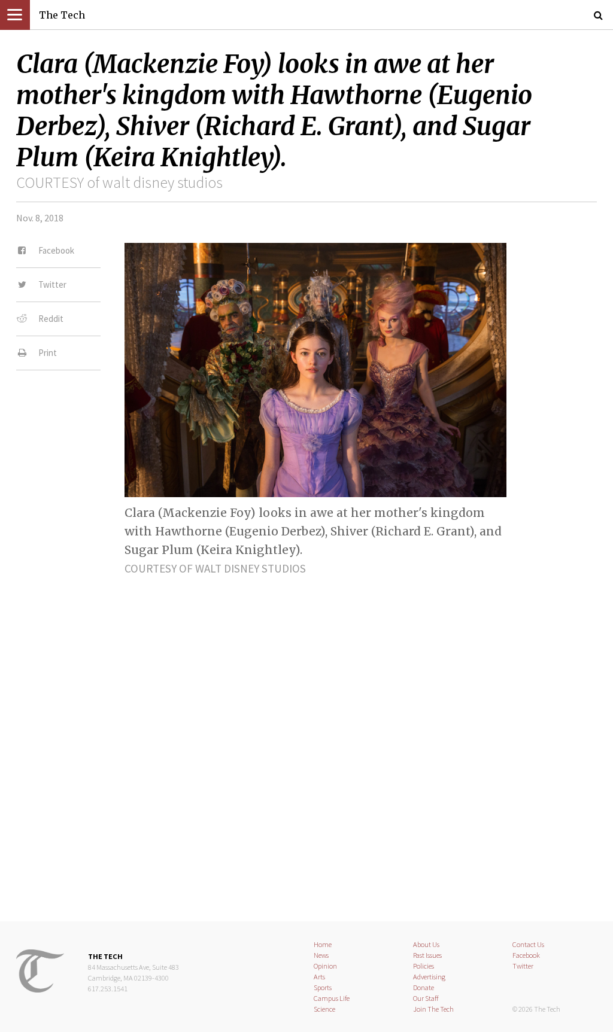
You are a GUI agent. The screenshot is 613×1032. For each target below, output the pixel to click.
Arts (319, 976)
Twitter (522, 965)
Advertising (429, 976)
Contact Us (528, 944)
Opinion (325, 965)
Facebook (526, 955)
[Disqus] (306, 738)
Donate (423, 987)
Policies (423, 965)
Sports (323, 987)
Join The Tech (433, 1008)
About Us (426, 944)
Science (324, 1008)
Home (323, 944)
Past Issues (427, 955)
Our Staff (426, 998)
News (321, 955)
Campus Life (332, 998)
